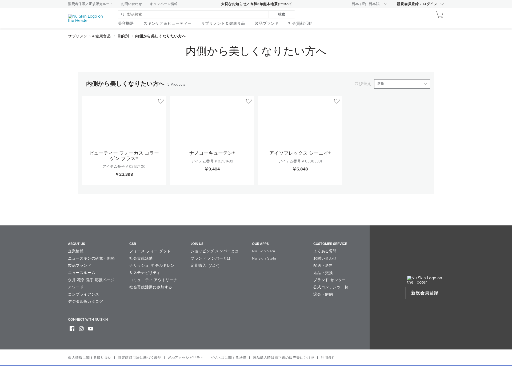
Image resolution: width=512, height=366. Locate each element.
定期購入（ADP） (206, 265)
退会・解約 (323, 294)
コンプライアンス (83, 294)
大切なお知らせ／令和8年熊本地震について (256, 4)
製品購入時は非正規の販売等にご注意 (283, 358)
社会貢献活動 (141, 258)
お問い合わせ (131, 4)
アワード (75, 287)
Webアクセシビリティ (186, 358)
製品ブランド (79, 265)
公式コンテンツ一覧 (330, 287)
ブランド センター (329, 280)
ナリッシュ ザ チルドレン (152, 265)
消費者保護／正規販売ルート (90, 4)
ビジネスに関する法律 (228, 358)
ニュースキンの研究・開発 (91, 258)
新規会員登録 (424, 293)
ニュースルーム (81, 272)
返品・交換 (323, 272)
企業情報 (75, 251)
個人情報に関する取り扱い (89, 358)
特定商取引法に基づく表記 (139, 358)
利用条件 (328, 358)
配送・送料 (323, 265)
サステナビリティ (145, 272)
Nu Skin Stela (264, 258)
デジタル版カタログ (85, 301)
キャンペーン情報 (164, 4)
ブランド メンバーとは (211, 258)
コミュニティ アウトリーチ (153, 280)
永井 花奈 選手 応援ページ (91, 280)
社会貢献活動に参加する (150, 287)
